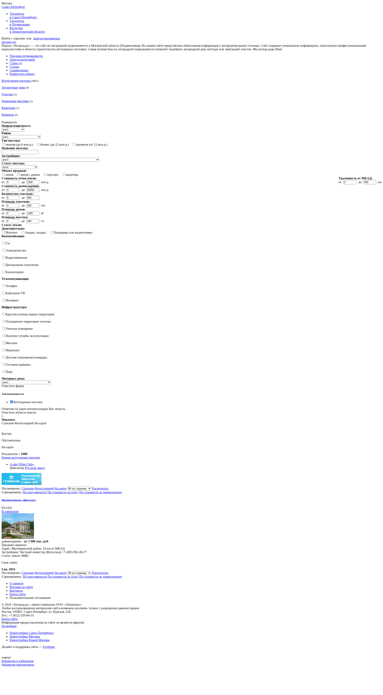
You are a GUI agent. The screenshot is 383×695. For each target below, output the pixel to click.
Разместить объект (22, 74)
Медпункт (13, 350)
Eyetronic (49, 647)
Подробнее (9, 626)
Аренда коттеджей (22, 59)
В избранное (10, 511)
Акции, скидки (35, 232)
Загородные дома (13, 87)
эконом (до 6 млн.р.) (19, 144)
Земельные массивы (15, 101)
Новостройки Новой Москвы (30, 640)
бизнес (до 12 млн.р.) (54, 144)
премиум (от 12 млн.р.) (91, 144)
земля (9, 174)
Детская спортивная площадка (26, 357)
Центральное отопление (22, 265)
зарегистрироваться (46, 38)
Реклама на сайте (21, 587)
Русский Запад (35, 468)
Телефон (11, 286)
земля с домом (30, 174)
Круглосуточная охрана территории (30, 314)
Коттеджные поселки (16, 80)
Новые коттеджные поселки (21, 457)
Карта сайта (18, 594)
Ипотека (11, 232)
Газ (8, 243)
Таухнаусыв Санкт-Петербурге (23, 15)
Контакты (16, 590)
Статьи (14, 66)
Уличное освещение (19, 328)
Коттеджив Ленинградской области (27, 29)
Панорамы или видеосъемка (73, 232)
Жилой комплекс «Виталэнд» (19, 500)
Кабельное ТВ (15, 293)
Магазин (11, 343)
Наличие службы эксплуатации (27, 336)
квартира (72, 174)
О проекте (17, 583)
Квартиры (8, 108)
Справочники (19, 70)
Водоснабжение (16, 257)
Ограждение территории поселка (28, 321)
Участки (7, 94)
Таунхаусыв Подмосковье (20, 22)
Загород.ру (9, 42)
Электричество (16, 250)
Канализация (14, 272)
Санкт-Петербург (13, 7)
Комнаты (8, 114)
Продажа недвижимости (26, 56)
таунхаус (53, 174)
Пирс (9, 371)
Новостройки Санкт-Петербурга (32, 633)
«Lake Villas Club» (22, 464)
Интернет (12, 300)
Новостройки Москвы (25, 636)
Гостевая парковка (18, 364)
